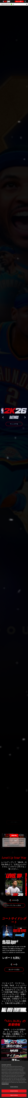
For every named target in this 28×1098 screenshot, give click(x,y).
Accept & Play (14, 835)
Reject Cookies (14, 1095)
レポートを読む (11, 958)
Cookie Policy (5, 1083)
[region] (14, 1079)
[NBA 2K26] (6, 1)
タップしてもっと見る (14, 905)
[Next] (25, 417)
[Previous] (3, 417)
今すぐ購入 (19, 1)
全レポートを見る (14, 969)
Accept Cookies (14, 1091)
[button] (14, 1041)
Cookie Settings (14, 1086)
